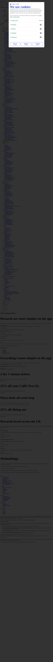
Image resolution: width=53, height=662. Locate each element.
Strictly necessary (14, 20)
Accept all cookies (37, 44)
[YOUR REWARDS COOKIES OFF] (41, 37)
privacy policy (17, 16)
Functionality (13, 33)
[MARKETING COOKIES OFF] (41, 29)
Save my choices (15, 44)
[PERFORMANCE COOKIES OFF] (41, 25)
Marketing (13, 28)
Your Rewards (14, 37)
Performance (13, 24)
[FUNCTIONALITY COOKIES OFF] (41, 33)
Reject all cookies (26, 44)
